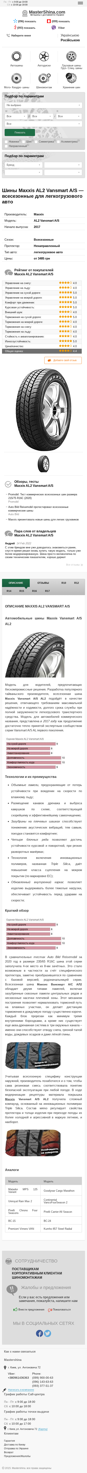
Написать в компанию (21, 1389)
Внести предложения (31, 1309)
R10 (64, 583)
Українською (70, 35)
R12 (76, 583)
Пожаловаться (62, 1309)
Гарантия (9, 1440)
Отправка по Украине (16, 1448)
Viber (61, 27)
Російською (70, 40)
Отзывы (43, 583)
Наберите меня (21, 35)
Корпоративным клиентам (37, 1273)
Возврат (9, 1452)
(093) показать (26, 27)
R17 (47, 591)
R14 (9, 591)
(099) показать (61, 21)
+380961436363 (18, 1377)
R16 (34, 591)
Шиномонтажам (27, 1277)
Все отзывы (73, 564)
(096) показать (27, 21)
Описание (16, 583)
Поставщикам (25, 1269)
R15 (21, 591)
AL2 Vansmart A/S (46, 220)
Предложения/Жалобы (17, 1456)
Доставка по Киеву (14, 1444)
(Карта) (43, 1429)
